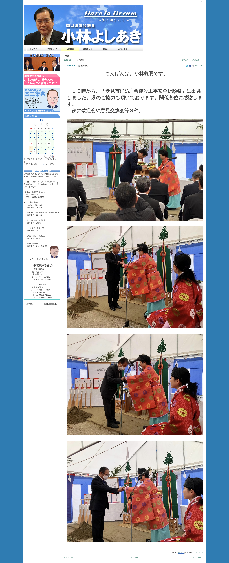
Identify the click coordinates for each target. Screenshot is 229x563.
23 (31, 147)
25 (38, 147)
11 (38, 139)
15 (53, 139)
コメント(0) (198, 553)
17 (35, 143)
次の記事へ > (197, 60)
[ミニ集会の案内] (42, 112)
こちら (43, 164)
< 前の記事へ (185, 60)
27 (35, 131)
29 (42, 131)
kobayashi (199, 66)
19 (42, 143)
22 (53, 143)
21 (49, 143)
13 (45, 139)
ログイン (202, 2)
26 (31, 131)
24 (35, 147)
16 (31, 143)
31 (49, 131)
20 (45, 143)
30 (45, 131)
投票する (181, 552)
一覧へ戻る (133, 557)
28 (38, 131)
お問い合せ (122, 49)
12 (42, 139)
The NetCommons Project (197, 562)
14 (49, 139)
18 (38, 143)
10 (35, 139)
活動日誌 (70, 49)
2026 (41, 120)
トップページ (35, 49)
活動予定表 (87, 49)
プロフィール (52, 49)
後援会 (105, 49)
